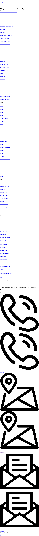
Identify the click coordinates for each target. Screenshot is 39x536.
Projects (3, 1)
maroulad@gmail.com (3, 531)
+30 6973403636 (2, 372)
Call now (2, 289)
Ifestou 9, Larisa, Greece (2, 452)
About (2, 2)
